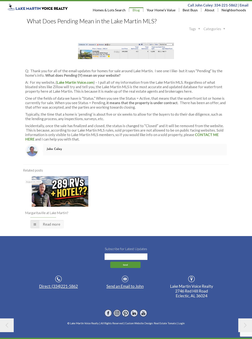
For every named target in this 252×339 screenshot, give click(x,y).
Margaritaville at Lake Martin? (46, 213)
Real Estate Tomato (165, 323)
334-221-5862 (225, 5)
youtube (143, 313)
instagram (117, 313)
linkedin (134, 313)
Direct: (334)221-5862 (58, 286)
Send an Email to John (125, 286)
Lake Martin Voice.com (75, 82)
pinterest (126, 313)
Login (181, 323)
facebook (108, 313)
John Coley (54, 149)
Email (243, 5)
